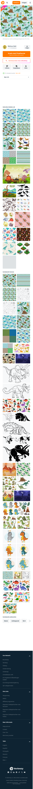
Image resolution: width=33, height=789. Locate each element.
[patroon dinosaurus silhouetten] (9, 726)
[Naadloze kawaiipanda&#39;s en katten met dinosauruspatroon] (10, 304)
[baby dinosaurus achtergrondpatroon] (9, 129)
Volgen (27, 48)
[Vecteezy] (2, 2)
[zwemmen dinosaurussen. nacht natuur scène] (10, 551)
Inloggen (24, 2)
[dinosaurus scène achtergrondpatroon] (9, 393)
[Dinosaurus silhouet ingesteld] (9, 260)
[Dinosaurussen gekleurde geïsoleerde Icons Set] (9, 287)
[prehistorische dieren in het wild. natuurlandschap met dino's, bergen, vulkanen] (9, 684)
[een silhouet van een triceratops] (10, 623)
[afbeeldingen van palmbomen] (9, 375)
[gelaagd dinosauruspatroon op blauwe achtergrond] (9, 143)
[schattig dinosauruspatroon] (9, 319)
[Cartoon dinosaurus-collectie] (22, 288)
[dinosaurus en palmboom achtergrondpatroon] (9, 115)
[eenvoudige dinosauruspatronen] (9, 504)
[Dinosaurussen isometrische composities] (9, 361)
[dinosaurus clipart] (9, 171)
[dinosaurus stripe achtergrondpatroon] (9, 157)
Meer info (6, 77)
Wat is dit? (18, 73)
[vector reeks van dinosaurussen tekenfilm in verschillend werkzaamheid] (9, 765)
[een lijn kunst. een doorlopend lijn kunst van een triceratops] (16, 566)
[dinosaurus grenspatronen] (9, 212)
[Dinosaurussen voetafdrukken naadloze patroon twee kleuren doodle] (9, 274)
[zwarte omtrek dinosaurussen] (9, 448)
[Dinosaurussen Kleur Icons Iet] (9, 185)
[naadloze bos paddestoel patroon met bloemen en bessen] (9, 333)
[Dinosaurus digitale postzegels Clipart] (9, 434)
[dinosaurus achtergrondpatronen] (9, 198)
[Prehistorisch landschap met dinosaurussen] (16, 229)
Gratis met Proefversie (16, 54)
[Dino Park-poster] (9, 246)
